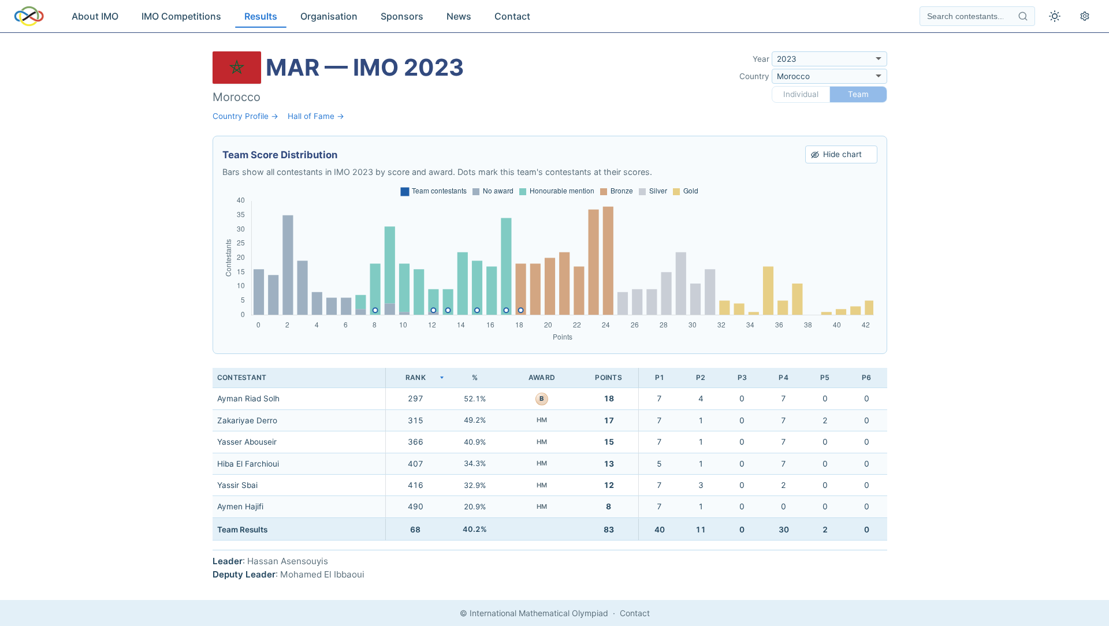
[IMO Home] (29, 16)
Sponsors (402, 16)
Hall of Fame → (316, 116)
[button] (415, 378)
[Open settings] (1084, 16)
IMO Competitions (181, 16)
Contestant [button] (241, 377)
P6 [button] (866, 377)
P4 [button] (783, 377)
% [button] (475, 377)
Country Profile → (245, 116)
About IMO (95, 16)
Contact (512, 16)
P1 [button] (659, 377)
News (458, 16)
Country (754, 76)
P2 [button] (700, 377)
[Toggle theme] (1054, 16)
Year (761, 59)
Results (260, 16)
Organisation (329, 16)
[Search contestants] (1023, 16)
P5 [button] (824, 377)
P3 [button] (742, 377)
